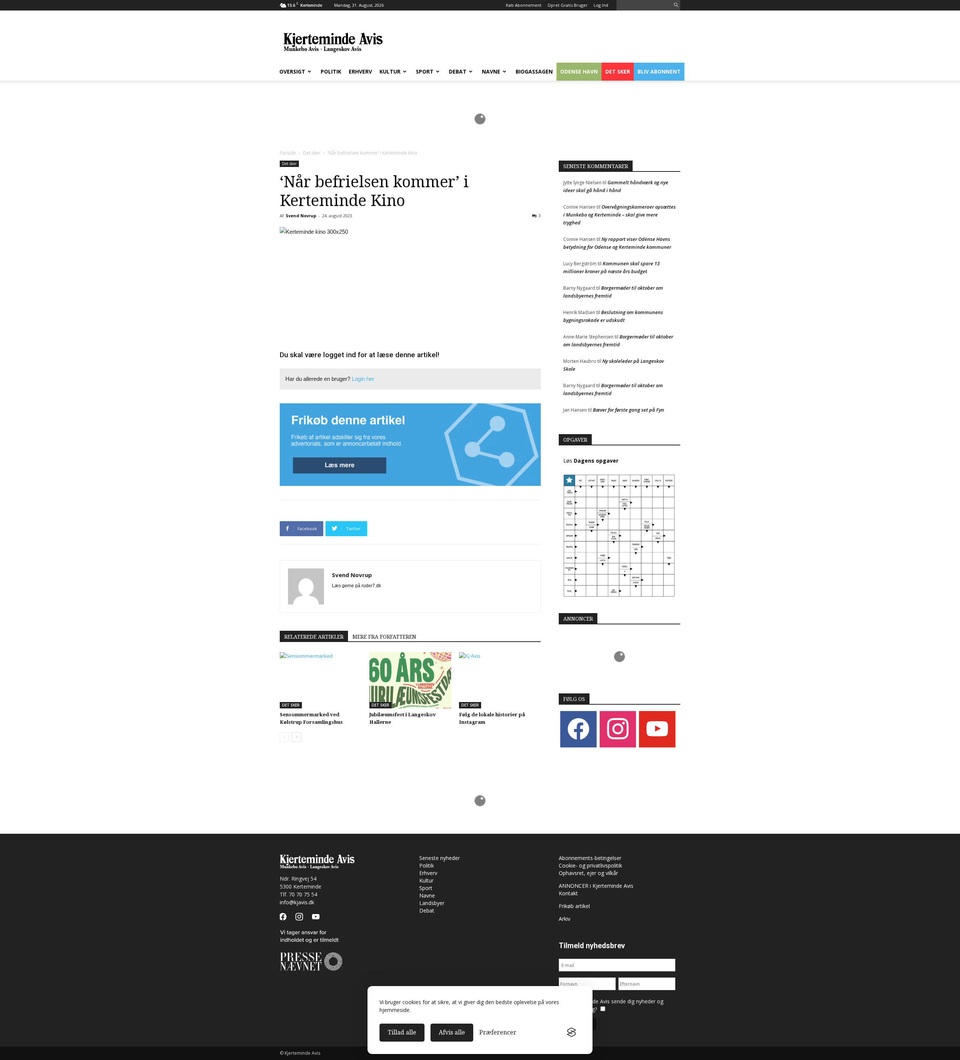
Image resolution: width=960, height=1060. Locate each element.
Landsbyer (431, 903)
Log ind (601, 5)
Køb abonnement (524, 5)
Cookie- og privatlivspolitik (590, 865)
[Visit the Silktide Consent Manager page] (571, 1033)
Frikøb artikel (574, 906)
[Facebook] (578, 728)
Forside (288, 153)
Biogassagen (534, 71)
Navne (491, 71)
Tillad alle (402, 1032)
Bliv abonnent (659, 71)
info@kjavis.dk (297, 902)
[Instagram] (618, 728)
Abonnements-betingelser (590, 858)
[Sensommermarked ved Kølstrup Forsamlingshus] (321, 680)
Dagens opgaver (596, 460)
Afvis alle (452, 1032)
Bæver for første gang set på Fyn (628, 409)
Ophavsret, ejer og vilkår (588, 873)
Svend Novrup (301, 215)
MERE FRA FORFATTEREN (384, 637)
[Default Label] (657, 728)
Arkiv (564, 918)
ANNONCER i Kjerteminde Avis (596, 885)
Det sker (617, 71)
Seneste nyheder (439, 858)
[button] (676, 5)
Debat (457, 71)
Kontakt (568, 893)
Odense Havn (579, 71)
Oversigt (292, 71)
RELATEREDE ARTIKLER (314, 637)
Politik (331, 71)
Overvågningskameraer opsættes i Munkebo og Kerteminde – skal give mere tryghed (619, 214)
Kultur (390, 71)
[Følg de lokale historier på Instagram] (500, 680)
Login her (363, 379)
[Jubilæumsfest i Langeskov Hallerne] (410, 680)
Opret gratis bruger (568, 5)
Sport (425, 71)
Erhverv (360, 71)
